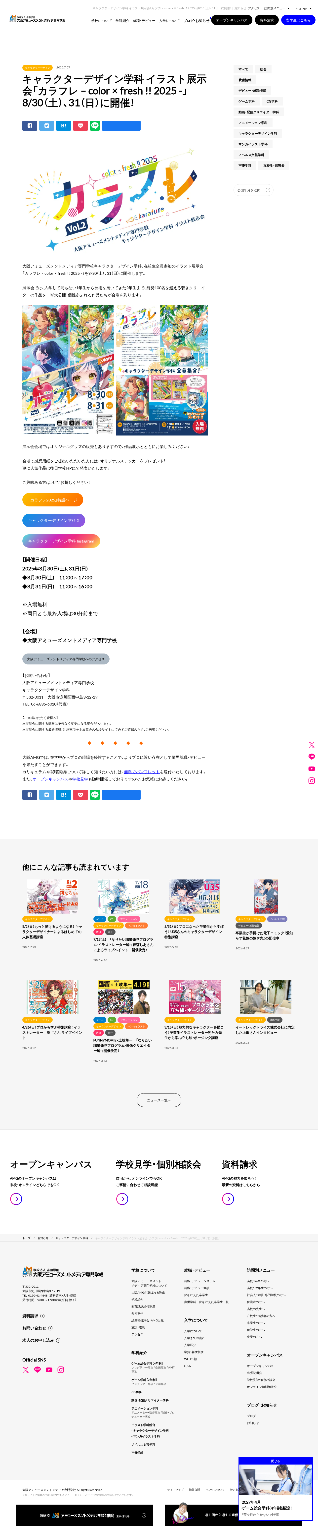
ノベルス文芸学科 (251, 154)
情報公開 (194, 1489)
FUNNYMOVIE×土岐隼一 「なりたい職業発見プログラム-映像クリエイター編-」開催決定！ (122, 1045)
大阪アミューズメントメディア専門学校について (149, 1283)
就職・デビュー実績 (196, 1288)
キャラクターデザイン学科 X (53, 520)
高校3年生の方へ (258, 1281)
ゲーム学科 (246, 101)
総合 (263, 69)
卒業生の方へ (256, 1322)
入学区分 (190, 1345)
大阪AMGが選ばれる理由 (148, 1292)
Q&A (187, 1365)
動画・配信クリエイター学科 (258, 111)
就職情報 (244, 79)
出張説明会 (254, 1372)
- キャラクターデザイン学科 (150, 1430)
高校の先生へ (256, 1309)
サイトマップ (175, 1489)
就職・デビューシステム (199, 1281)
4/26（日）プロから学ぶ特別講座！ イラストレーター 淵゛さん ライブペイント (52, 1032)
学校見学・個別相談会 (261, 1379)
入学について (193, 1331)
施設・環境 (138, 1327)
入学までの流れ (194, 1338)
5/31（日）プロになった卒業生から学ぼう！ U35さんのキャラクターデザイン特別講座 (194, 931)
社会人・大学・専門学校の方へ (266, 1295)
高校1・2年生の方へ (260, 1288)
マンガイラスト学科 (253, 144)
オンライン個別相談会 (262, 1386)
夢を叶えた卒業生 (196, 1295)
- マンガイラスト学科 (145, 1436)
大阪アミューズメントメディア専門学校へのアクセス (66, 658)
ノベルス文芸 (277, 919)
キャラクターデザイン (37, 67)
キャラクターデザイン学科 (257, 133)
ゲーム (100, 919)
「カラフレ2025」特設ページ (52, 500)
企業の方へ (254, 1336)
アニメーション (129, 919)
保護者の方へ (256, 1302)
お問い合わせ (34, 1328)
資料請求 (30, 1315)
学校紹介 (137, 1299)
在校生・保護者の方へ (261, 1315)
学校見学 (80, 779)
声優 (98, 932)
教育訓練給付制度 (143, 1306)
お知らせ (253, 1422)
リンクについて (215, 1489)
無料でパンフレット (142, 771)
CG (112, 919)
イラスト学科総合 (143, 1424)
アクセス (254, 8)
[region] (159, 980)
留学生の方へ (256, 1329)
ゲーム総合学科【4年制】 (147, 1363)
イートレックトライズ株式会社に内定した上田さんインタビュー (265, 1030)
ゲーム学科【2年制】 (144, 1379)
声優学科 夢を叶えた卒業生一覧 (206, 1302)
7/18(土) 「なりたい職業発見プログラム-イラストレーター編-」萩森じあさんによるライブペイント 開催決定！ (123, 944)
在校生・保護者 (273, 165)
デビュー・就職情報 (252, 90)
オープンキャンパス (50, 779)
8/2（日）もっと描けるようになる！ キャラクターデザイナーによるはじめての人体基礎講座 (52, 931)
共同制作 (137, 1313)
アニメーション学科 (253, 122)
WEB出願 (190, 1359)
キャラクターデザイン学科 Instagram (61, 541)
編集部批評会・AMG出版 (147, 1320)
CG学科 (272, 101)
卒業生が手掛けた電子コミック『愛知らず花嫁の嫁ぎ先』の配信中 (264, 935)
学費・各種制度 (193, 1352)
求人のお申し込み (38, 1340)
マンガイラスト (136, 925)
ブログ (251, 1416)
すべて (243, 69)
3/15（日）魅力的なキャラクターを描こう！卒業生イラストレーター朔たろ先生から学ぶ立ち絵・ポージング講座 (194, 1032)
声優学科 (244, 165)
